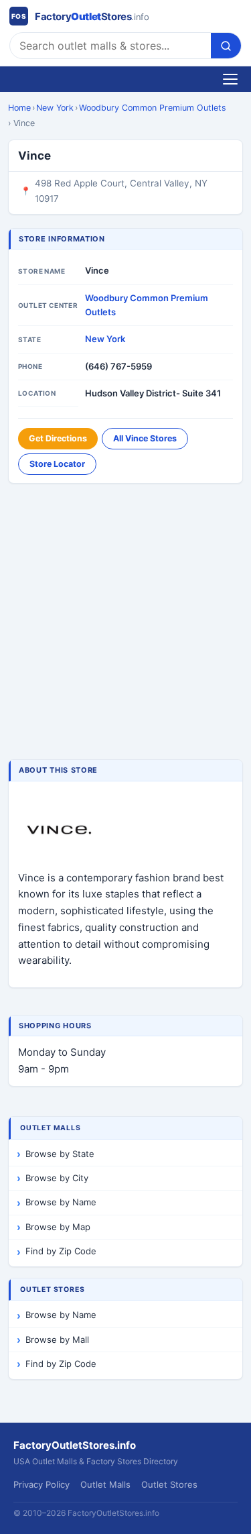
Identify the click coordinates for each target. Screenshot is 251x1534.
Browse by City (56, 1177)
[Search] (226, 45)
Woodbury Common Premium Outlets (152, 108)
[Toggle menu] (230, 79)
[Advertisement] (125, 623)
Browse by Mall (57, 1339)
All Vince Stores (145, 438)
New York (55, 108)
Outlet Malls (105, 1484)
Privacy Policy (41, 1484)
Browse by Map (57, 1226)
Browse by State (59, 1153)
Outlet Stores (169, 1484)
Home (19, 108)
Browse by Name (60, 1202)
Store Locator (57, 464)
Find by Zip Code (60, 1251)
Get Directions (58, 438)
